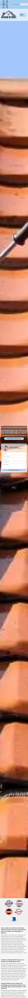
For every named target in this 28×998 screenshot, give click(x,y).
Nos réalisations (14, 438)
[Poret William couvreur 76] (8, 15)
